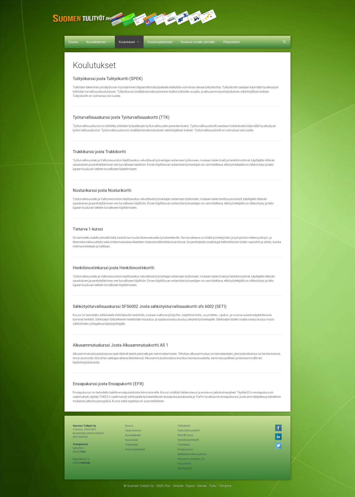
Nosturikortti (184, 463)
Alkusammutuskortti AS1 (191, 458)
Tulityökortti (184, 425)
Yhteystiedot (231, 42)
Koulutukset (127, 42)
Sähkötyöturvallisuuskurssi (192, 454)
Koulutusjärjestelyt (160, 42)
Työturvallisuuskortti (189, 430)
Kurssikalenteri (96, 42)
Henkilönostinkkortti (188, 440)
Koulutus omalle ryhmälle (198, 42)
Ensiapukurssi (185, 449)
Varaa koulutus (133, 430)
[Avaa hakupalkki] (284, 42)
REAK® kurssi (185, 435)
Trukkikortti (184, 444)
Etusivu (73, 42)
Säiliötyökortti (185, 468)
